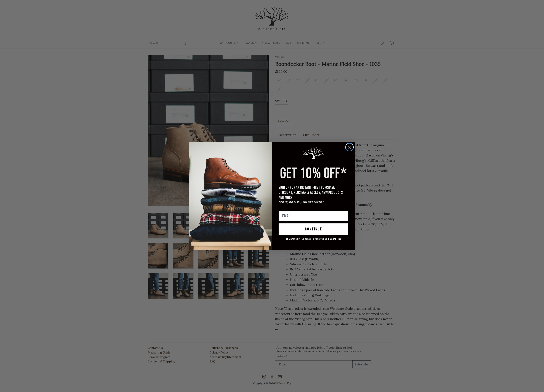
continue (313, 229)
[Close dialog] (349, 147)
